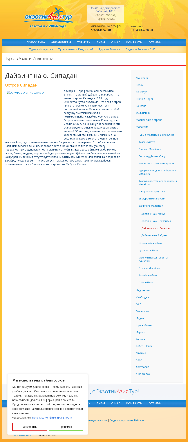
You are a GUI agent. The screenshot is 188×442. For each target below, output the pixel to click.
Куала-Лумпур (147, 142)
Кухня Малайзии (148, 250)
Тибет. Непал (144, 346)
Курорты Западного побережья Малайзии (157, 172)
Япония (140, 339)
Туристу (84, 42)
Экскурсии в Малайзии (152, 198)
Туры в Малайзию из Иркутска (156, 134)
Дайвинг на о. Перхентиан (156, 221)
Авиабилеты (61, 42)
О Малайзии (146, 282)
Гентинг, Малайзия (150, 149)
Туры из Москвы (109, 49)
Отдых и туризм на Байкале (127, 420)
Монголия (142, 78)
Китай (139, 85)
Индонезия (143, 290)
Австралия (142, 367)
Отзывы (155, 42)
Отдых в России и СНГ (140, 49)
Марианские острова (149, 120)
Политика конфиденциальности (52, 417)
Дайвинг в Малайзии (151, 205)
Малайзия (142, 127)
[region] (47, 404)
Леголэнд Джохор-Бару (152, 156)
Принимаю (66, 426)
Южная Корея (144, 99)
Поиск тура (36, 42)
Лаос (139, 360)
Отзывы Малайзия (149, 268)
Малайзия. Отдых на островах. (157, 163)
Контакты (134, 42)
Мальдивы (142, 311)
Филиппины (143, 113)
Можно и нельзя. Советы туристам (153, 259)
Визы (101, 42)
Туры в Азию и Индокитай (75, 49)
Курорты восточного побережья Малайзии (158, 182)
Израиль (141, 332)
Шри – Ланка (144, 325)
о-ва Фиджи (143, 374)
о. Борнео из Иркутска (152, 191)
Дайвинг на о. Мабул (153, 213)
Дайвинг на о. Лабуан (154, 235)
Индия (140, 318)
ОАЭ (138, 304)
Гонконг (141, 106)
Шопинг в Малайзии (150, 243)
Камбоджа (142, 297)
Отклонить (30, 426)
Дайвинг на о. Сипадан (156, 228)
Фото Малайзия (148, 275)
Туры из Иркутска (41, 49)
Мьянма (141, 353)
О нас (115, 42)
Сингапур (141, 92)
